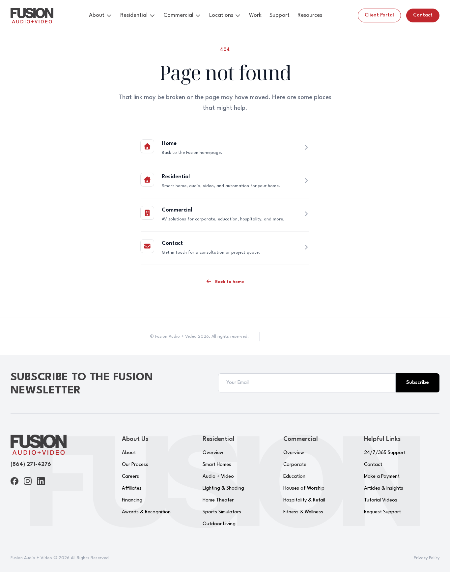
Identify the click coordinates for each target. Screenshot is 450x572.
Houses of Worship (303, 488)
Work (255, 15)
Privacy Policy (426, 558)
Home (169, 143)
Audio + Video (218, 476)
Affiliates (132, 488)
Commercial (178, 15)
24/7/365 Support (385, 452)
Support (279, 15)
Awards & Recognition (146, 512)
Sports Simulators (222, 512)
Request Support (382, 512)
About (96, 15)
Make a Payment (382, 476)
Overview (213, 452)
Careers (130, 476)
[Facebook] (14, 481)
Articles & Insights (383, 488)
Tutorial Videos (380, 500)
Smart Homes (217, 464)
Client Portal (379, 15)
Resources (309, 15)
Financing (132, 500)
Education (294, 476)
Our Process (135, 464)
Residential (134, 15)
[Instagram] (28, 481)
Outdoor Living (219, 524)
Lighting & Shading (223, 488)
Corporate (294, 464)
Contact (423, 15)
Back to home (229, 282)
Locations (221, 15)
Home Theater (218, 500)
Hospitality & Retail (304, 500)
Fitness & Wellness (303, 512)
